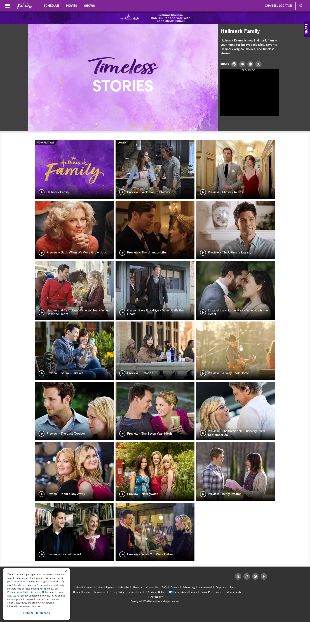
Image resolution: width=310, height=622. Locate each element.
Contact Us (152, 587)
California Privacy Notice (36, 592)
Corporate (221, 587)
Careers (175, 587)
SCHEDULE (51, 5)
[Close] (66, 571)
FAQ (164, 587)
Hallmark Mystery (105, 587)
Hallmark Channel (83, 587)
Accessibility (157, 597)
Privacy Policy (117, 592)
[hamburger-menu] (7, 6)
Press (233, 587)
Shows (89, 5)
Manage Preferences (36, 613)
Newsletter (100, 592)
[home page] (25, 6)
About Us (137, 587)
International (205, 587)
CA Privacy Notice (155, 592)
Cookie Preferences (211, 592)
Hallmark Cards (233, 592)
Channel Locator (278, 5)
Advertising (189, 587)
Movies (71, 5)
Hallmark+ (123, 587)
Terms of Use (135, 592)
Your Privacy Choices (186, 592)
